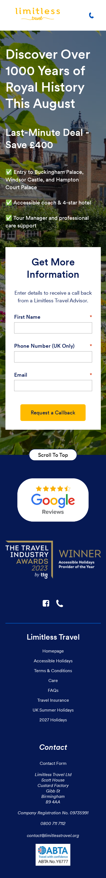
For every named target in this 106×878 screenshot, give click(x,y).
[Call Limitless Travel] (92, 15)
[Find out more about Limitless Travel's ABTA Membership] (53, 856)
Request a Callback (53, 412)
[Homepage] (37, 15)
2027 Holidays (53, 719)
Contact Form (53, 763)
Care (53, 680)
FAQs (53, 690)
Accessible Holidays (53, 660)
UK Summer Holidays (53, 710)
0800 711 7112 (53, 823)
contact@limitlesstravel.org (53, 835)
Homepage (53, 651)
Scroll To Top (53, 455)
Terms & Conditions (53, 670)
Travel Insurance (53, 700)
